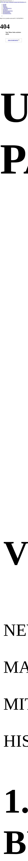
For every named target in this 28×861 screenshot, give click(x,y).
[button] (13, 40)
